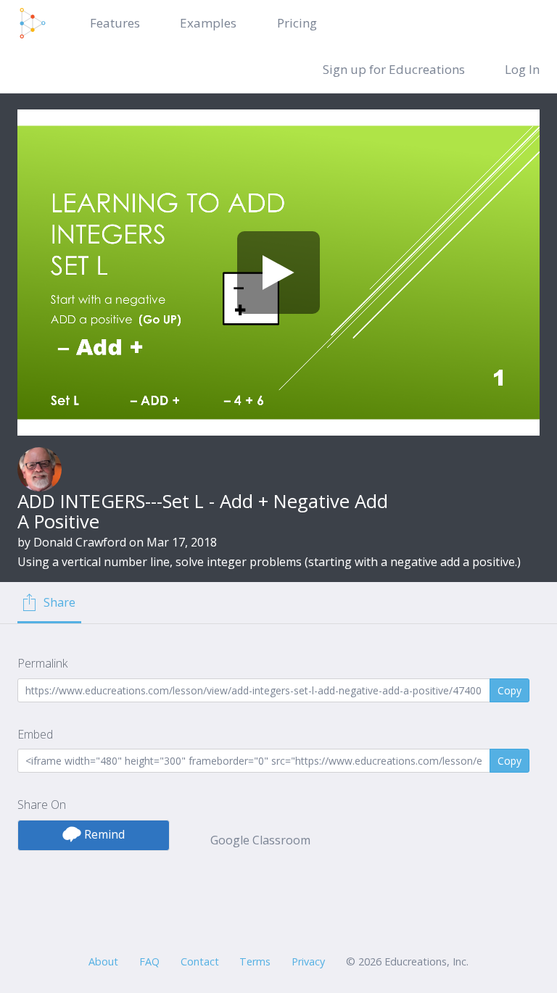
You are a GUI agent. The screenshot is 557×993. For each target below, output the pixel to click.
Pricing (297, 22)
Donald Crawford (79, 542)
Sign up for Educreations (394, 69)
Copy (509, 690)
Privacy (308, 961)
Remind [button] (103, 834)
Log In (522, 69)
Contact (200, 961)
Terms (255, 961)
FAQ (149, 961)
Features (115, 22)
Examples (208, 22)
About (103, 961)
